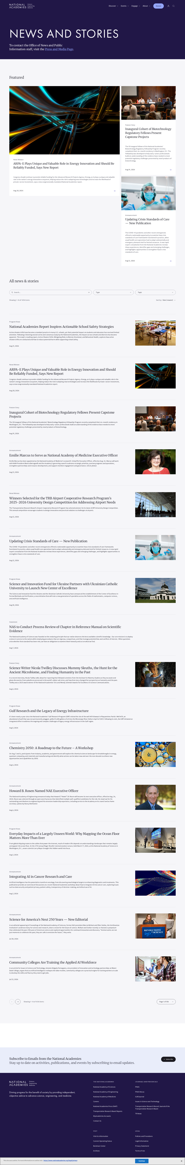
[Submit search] (89, 292)
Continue (142, 1161)
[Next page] (17, 1001)
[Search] (173, 6)
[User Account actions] (168, 6)
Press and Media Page (59, 49)
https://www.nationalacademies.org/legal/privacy (60, 1160)
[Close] (181, 1161)
